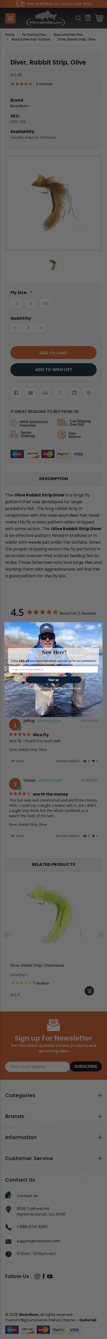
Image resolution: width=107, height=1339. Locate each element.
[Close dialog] (99, 625)
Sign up (53, 679)
